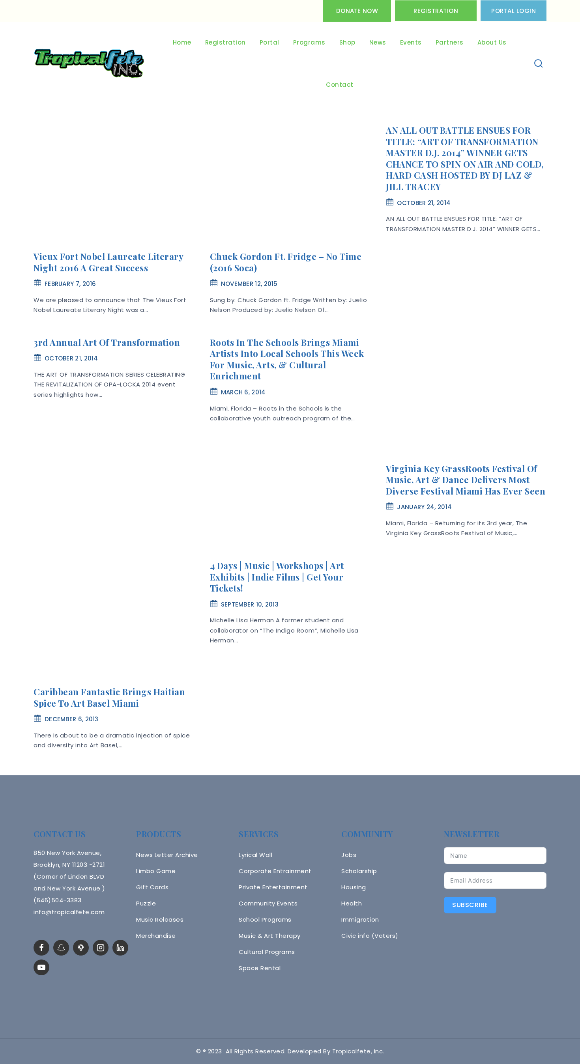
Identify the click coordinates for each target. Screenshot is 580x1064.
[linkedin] (120, 948)
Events (411, 42)
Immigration (360, 919)
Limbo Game (156, 871)
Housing (353, 887)
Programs (309, 42)
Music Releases (159, 919)
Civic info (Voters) (370, 935)
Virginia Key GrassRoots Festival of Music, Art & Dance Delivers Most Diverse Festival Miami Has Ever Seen (465, 480)
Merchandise (156, 935)
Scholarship (359, 871)
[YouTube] (41, 967)
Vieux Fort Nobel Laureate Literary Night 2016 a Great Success (108, 262)
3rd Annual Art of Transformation (107, 342)
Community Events (268, 903)
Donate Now (357, 11)
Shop (347, 42)
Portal (269, 42)
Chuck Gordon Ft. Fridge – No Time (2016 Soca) (286, 262)
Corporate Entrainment (275, 871)
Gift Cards (152, 887)
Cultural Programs (267, 952)
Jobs (348, 855)
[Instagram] (101, 948)
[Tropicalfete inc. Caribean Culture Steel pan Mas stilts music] (89, 64)
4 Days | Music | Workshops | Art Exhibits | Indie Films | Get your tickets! (277, 577)
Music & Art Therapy (270, 935)
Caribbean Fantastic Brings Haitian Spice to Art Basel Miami (109, 697)
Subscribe (470, 904)
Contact (340, 84)
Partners (450, 42)
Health (351, 903)
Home (182, 42)
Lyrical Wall (255, 855)
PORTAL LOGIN (513, 11)
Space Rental (260, 968)
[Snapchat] (61, 948)
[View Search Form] (539, 64)
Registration (435, 11)
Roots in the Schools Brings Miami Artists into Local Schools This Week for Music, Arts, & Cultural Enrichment (287, 359)
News (377, 42)
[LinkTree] (81, 948)
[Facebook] (41, 948)
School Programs (265, 919)
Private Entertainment (273, 887)
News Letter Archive (167, 855)
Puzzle (146, 903)
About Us (492, 42)
